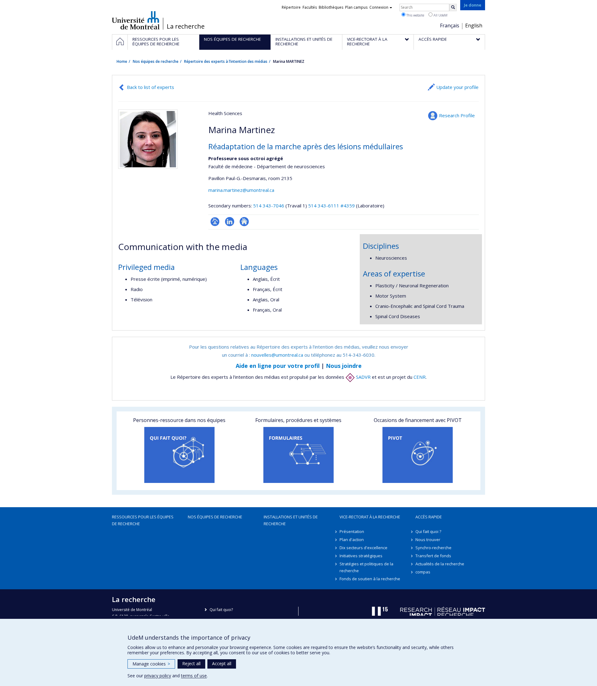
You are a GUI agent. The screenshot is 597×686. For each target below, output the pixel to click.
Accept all (221, 663)
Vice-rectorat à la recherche (370, 517)
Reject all (191, 663)
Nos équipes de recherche (155, 61)
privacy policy (157, 676)
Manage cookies (151, 664)
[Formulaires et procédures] (298, 455)
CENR (420, 377)
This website (414, 15)
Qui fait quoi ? (428, 531)
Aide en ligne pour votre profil (278, 365)
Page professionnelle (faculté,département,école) (215, 221)
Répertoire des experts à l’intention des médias (225, 61)
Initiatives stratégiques (361, 556)
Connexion (378, 7)
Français (449, 25)
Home (122, 61)
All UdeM (440, 15)
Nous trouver (427, 539)
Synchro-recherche (433, 547)
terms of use (194, 676)
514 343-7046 (269, 205)
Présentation (352, 531)
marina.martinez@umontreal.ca (241, 190)
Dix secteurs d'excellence (363, 547)
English (473, 25)
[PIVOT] (417, 455)
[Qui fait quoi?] (179, 455)
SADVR (363, 377)
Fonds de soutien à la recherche (370, 579)
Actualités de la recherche (439, 564)
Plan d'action (352, 539)
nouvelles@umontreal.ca (277, 355)
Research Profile (457, 115)
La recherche (186, 26)
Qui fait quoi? (221, 609)
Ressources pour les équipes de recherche (143, 520)
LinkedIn (229, 221)
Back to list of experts (150, 87)
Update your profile (457, 87)
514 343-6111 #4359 (331, 205)
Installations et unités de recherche (291, 520)
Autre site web (244, 221)
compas (422, 572)
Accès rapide (428, 517)
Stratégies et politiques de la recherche (366, 567)
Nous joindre (344, 365)
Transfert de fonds (433, 556)
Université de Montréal (136, 20)
